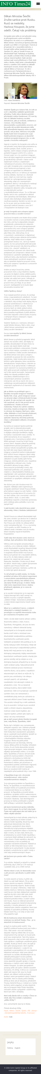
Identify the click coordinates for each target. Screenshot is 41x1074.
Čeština (10, 1048)
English (17, 1048)
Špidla (24, 1011)
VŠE (29, 1011)
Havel (6, 1011)
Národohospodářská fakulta (15, 1013)
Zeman (34, 1011)
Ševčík (18, 1011)
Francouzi (31, 1013)
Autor (6, 1017)
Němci (11, 1011)
